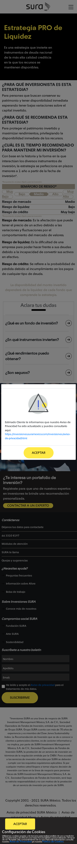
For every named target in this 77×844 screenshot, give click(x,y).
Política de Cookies (52, 841)
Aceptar (38, 452)
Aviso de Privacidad (20, 841)
